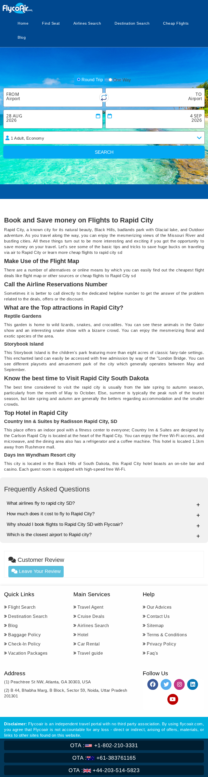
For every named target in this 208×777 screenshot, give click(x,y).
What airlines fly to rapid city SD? (41, 503)
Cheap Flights (176, 23)
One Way (122, 80)
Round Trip (92, 79)
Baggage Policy (24, 634)
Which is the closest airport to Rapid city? (49, 534)
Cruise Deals (90, 616)
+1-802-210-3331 (104, 745)
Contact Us (158, 616)
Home (23, 23)
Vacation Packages (28, 653)
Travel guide (90, 653)
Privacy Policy (161, 644)
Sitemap (155, 625)
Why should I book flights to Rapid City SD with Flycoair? (65, 524)
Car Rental (88, 644)
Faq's (152, 653)
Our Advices (159, 607)
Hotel (83, 634)
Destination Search (132, 23)
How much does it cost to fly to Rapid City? (51, 513)
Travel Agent (90, 607)
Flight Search (22, 607)
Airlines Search (87, 23)
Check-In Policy (24, 644)
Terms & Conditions (167, 634)
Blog (22, 37)
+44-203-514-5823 (104, 770)
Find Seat (51, 23)
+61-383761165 (104, 758)
